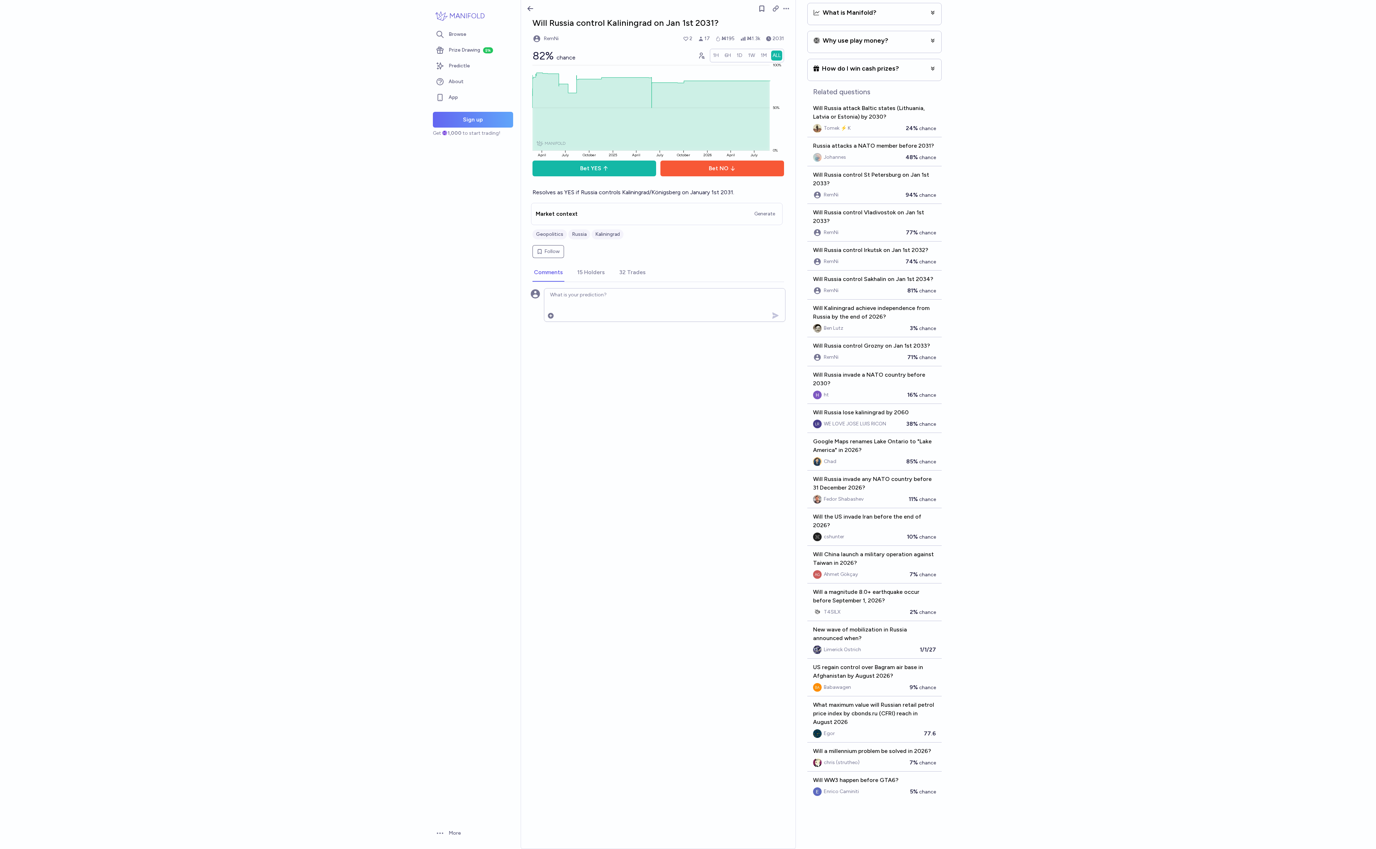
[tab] (548, 273)
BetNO (718, 168)
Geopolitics (549, 234)
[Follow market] (762, 8)
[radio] (716, 56)
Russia (579, 234)
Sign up (473, 119)
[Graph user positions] (701, 55)
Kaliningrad (607, 234)
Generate (764, 214)
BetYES (590, 168)
